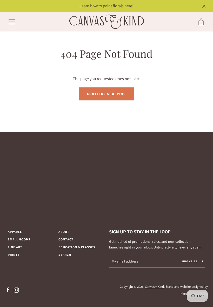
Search (64, 255)
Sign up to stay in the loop (140, 232)
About (63, 232)
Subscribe (189, 261)
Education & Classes (76, 247)
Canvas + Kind (154, 286)
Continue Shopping (106, 94)
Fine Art (15, 247)
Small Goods (19, 239)
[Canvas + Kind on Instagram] (16, 289)
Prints (14, 255)
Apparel (15, 232)
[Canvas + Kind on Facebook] (7, 289)
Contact (66, 239)
